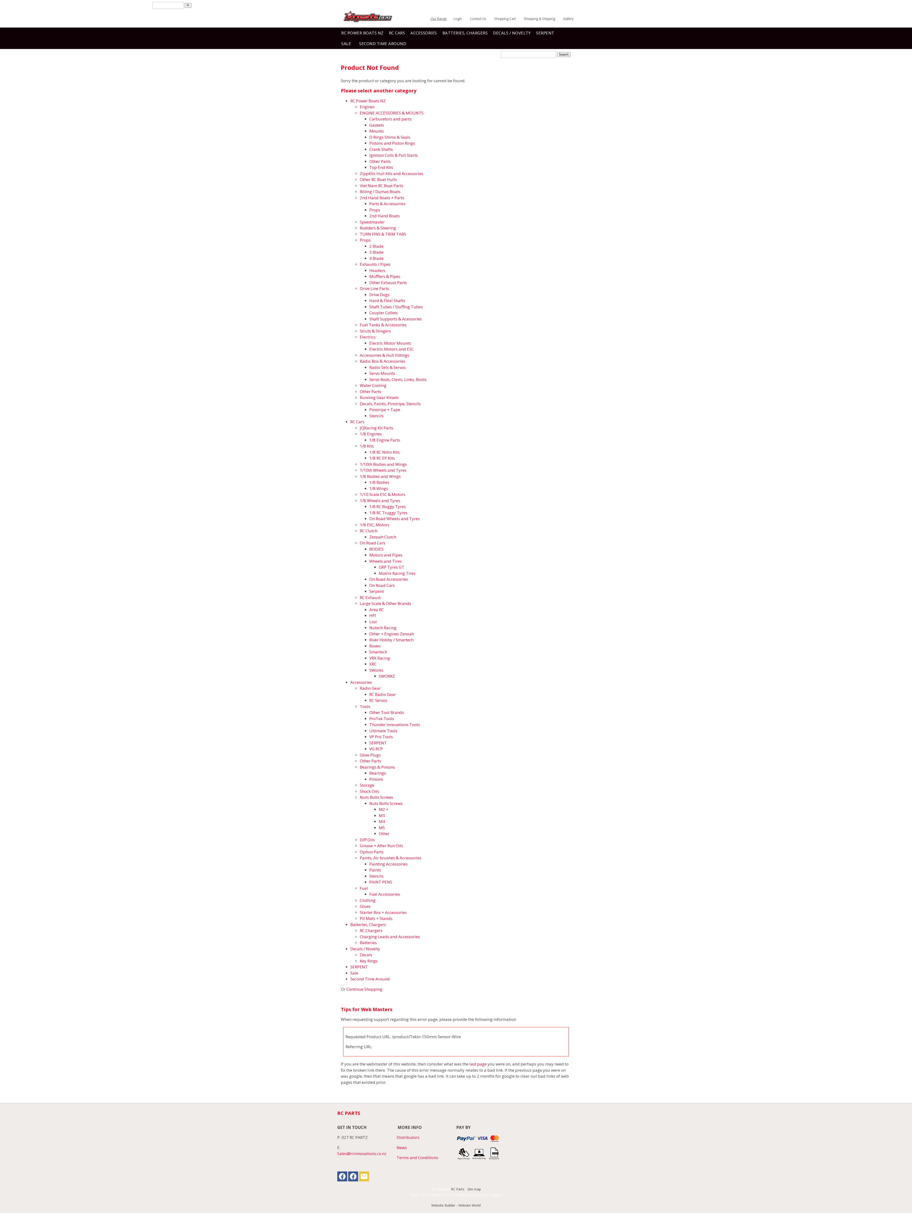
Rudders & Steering (378, 228)
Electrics (367, 337)
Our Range (439, 18)
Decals (366, 954)
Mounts (376, 131)
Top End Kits (381, 167)
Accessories (423, 33)
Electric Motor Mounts (390, 343)
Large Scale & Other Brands (385, 603)
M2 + (383, 809)
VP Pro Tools (381, 736)
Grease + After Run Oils (381, 845)
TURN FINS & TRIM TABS (383, 234)
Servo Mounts (382, 373)
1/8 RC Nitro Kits (384, 452)
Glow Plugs (370, 755)
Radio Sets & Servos (387, 367)
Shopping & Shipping (539, 18)
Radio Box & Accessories (382, 361)
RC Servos (378, 700)
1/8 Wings (378, 488)
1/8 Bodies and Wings (380, 476)
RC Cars (397, 33)
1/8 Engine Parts (384, 440)
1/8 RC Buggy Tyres (387, 506)
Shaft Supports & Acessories (395, 319)
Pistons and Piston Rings (392, 143)
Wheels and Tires (385, 561)
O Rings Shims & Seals (389, 137)
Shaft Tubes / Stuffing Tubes (396, 306)
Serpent (376, 591)
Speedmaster (372, 222)
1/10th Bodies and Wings (383, 464)
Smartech (378, 652)
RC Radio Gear (382, 694)
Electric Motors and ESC (391, 349)
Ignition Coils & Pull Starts (393, 155)
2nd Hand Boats (384, 216)
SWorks (376, 670)
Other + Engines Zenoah (391, 634)
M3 (382, 815)
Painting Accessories (388, 864)
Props (374, 210)
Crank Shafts (381, 149)
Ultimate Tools (383, 730)
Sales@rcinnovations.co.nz (361, 1153)
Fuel (364, 888)
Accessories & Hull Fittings (384, 355)
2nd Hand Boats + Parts (382, 197)
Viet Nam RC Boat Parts (381, 185)
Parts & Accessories (387, 203)
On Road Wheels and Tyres (394, 518)
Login (458, 18)
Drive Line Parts (374, 288)
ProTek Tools (381, 718)
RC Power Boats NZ (362, 33)
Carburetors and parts (390, 119)
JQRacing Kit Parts (376, 428)
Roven (374, 646)
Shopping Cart (505, 18)
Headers (377, 270)
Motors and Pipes (385, 555)
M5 (382, 827)
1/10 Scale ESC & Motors (382, 494)
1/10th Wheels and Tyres (383, 470)
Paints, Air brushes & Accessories (390, 858)
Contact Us (478, 18)
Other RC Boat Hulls (378, 179)
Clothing (367, 900)
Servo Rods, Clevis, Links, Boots (398, 379)
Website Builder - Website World (456, 1205)
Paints (375, 870)
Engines (367, 106)
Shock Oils (369, 791)
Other (384, 833)
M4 (382, 821)
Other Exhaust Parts (388, 282)
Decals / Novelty (512, 33)
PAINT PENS (380, 882)
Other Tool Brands (386, 712)
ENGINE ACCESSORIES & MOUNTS (391, 113)
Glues (365, 906)
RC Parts (457, 1189)
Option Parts (372, 852)
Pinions (376, 779)
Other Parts (380, 161)
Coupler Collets (383, 312)
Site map (474, 1189)
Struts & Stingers (375, 331)
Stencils (376, 416)
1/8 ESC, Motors (374, 525)
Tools (365, 706)
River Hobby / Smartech (391, 639)
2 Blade (376, 246)
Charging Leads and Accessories (390, 936)
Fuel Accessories (384, 894)
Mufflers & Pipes (384, 276)
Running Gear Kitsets (379, 397)
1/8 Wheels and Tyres (380, 500)
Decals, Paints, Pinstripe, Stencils (390, 403)
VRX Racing (379, 658)
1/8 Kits (367, 446)
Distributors (408, 1137)
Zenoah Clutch (382, 537)
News (402, 1147)
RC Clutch (368, 530)
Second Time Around (382, 43)
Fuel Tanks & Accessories (383, 325)
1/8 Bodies (379, 482)
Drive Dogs (379, 294)
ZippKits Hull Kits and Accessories (391, 173)
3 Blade (376, 252)
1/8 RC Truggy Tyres (388, 512)
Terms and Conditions (417, 1157)
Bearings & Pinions (377, 767)
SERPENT (545, 33)
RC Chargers (371, 930)
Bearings (377, 773)
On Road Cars (372, 543)
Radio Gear (370, 688)
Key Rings (369, 961)
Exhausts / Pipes (375, 264)
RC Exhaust (370, 597)
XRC (372, 664)
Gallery (568, 18)
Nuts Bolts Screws (376, 797)
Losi (373, 621)
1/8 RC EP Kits (382, 458)
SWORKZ (387, 676)
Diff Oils (367, 839)
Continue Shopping (364, 989)
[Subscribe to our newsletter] (364, 1177)
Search (564, 54)
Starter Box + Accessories (383, 912)
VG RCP (376, 749)
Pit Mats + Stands (376, 918)
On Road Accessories (388, 579)
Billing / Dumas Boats (380, 191)
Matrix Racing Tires (397, 573)
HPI (372, 615)
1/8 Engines (371, 434)
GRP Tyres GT (391, 567)
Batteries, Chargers (465, 33)
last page (478, 1064)
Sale (346, 43)
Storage (367, 785)
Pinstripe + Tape (384, 409)
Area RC (376, 609)
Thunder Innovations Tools (394, 724)
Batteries (368, 942)
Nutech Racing (382, 627)
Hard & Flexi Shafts (387, 300)
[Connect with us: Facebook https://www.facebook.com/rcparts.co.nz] (342, 1177)
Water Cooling (373, 385)
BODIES (376, 549)
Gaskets (376, 125)
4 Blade (376, 258)
